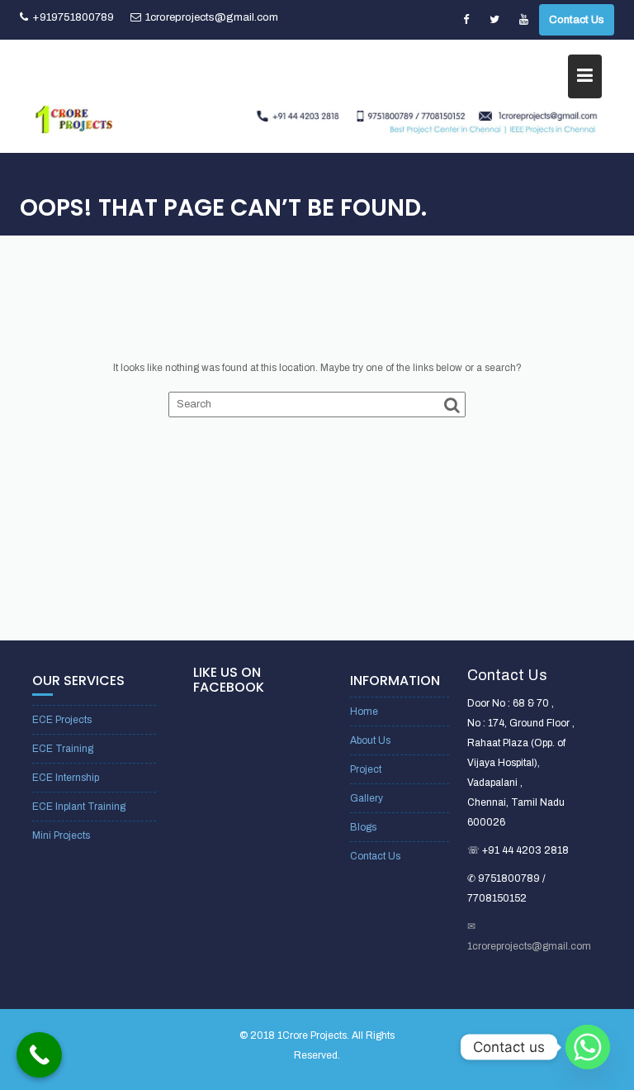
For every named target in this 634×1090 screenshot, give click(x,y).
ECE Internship (65, 777)
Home (364, 711)
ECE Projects (62, 720)
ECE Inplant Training (78, 806)
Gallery (366, 798)
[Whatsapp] (587, 1047)
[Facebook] (465, 20)
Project (365, 769)
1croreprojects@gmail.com (211, 17)
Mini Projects (61, 835)
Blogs (363, 827)
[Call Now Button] (39, 1055)
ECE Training (62, 748)
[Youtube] (523, 20)
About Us (370, 740)
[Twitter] (494, 20)
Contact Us (576, 20)
